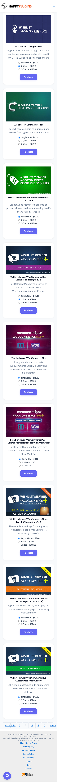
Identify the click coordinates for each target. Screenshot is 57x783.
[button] (7, 776)
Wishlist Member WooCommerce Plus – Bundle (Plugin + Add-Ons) (28, 520)
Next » (51, 725)
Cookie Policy (28, 758)
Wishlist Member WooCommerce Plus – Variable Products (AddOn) (28, 278)
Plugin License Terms (28, 743)
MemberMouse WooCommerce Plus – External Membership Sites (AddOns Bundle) (28, 441)
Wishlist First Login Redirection (28, 124)
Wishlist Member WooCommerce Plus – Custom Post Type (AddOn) (28, 679)
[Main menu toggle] (54, 6)
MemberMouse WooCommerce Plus (28, 358)
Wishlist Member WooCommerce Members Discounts (29, 199)
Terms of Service (28, 750)
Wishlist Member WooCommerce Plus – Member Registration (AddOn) (28, 600)
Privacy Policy (28, 754)
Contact (28, 768)
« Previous (8, 725)
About (28, 765)
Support (28, 761)
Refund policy (28, 747)
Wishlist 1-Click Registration (28, 46)
